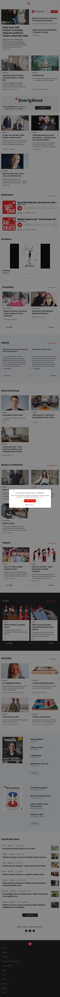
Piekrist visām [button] (30, 500)
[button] (30, 505)
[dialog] (30, 498)
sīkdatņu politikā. (39, 497)
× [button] (49, 490)
